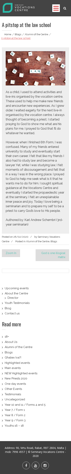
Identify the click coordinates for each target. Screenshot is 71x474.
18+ (7, 336)
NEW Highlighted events (21, 373)
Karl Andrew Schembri (39, 220)
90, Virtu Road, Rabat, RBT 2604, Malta (40, 448)
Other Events (13, 389)
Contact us (12, 313)
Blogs (18, 34)
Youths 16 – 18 (14, 425)
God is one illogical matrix (53, 255)
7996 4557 (18, 452)
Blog (8, 308)
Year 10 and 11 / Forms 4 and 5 (25, 404)
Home (7, 34)
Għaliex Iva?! (13, 357)
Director (13, 298)
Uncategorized (15, 399)
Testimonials (13, 394)
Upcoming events (17, 288)
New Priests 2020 (16, 378)
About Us (11, 342)
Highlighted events (17, 363)
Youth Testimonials (17, 303)
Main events (13, 368)
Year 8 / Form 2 (15, 415)
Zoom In (11, 253)
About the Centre (16, 293)
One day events (15, 384)
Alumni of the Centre (36, 34)
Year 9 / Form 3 (15, 420)
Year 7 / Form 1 (15, 410)
